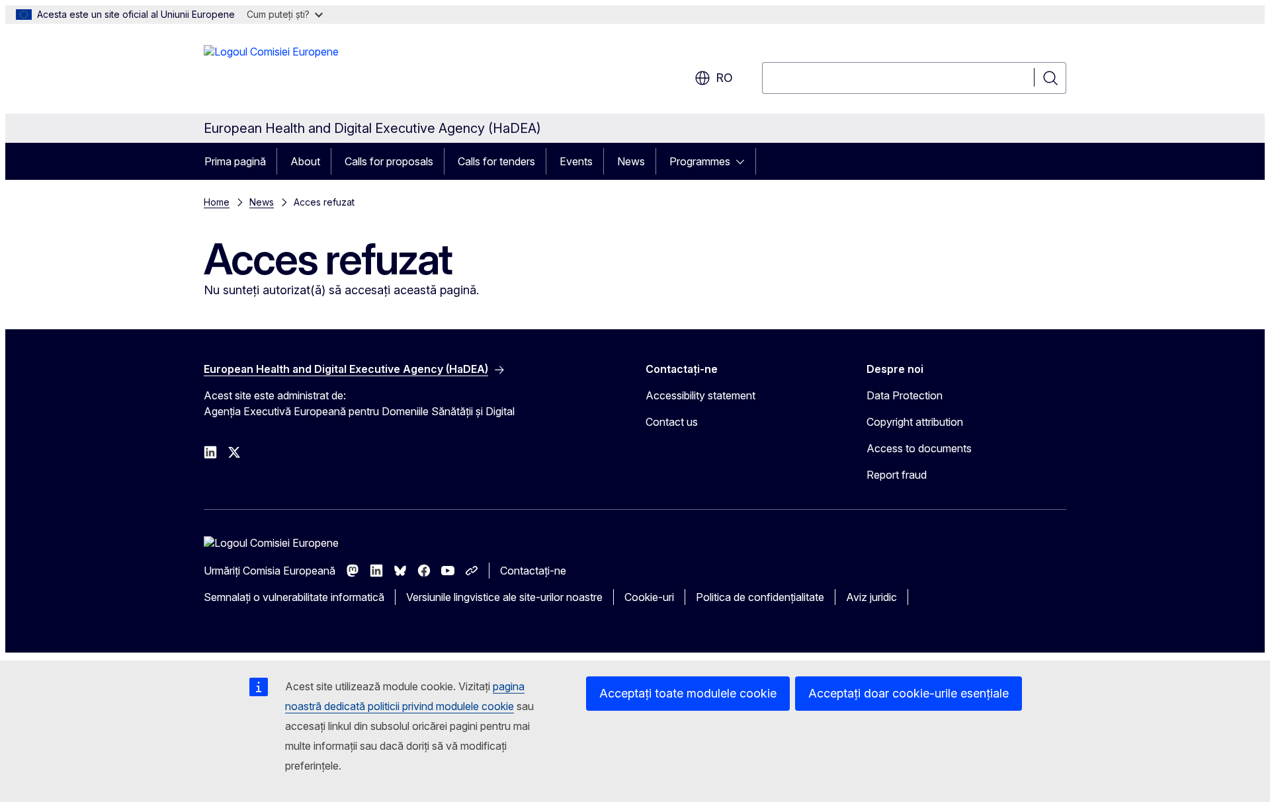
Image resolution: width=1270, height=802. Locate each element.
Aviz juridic (871, 597)
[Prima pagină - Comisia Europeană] (271, 71)
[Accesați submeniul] (744, 161)
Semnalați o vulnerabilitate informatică (294, 597)
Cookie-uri (649, 597)
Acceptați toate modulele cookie (688, 693)
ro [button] (724, 78)
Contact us (672, 421)
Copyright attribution (915, 421)
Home (217, 202)
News (631, 161)
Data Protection (905, 395)
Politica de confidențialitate (760, 597)
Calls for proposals (389, 161)
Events (576, 161)
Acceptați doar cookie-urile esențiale (908, 693)
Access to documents (919, 448)
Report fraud (897, 474)
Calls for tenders (496, 161)
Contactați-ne (533, 570)
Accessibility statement (700, 395)
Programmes (699, 161)
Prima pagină (235, 161)
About (305, 161)
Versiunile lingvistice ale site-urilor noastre (504, 597)
